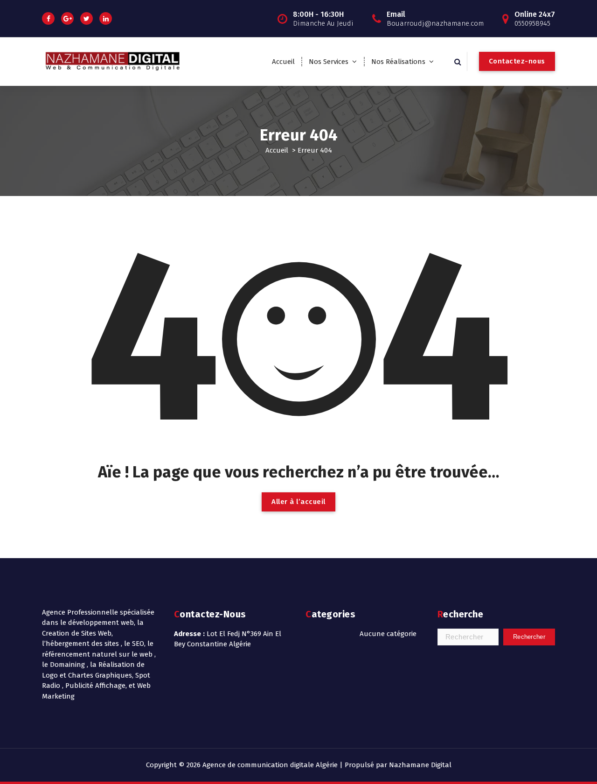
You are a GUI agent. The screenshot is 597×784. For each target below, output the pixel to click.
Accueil (283, 61)
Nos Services (328, 61)
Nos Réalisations (398, 61)
